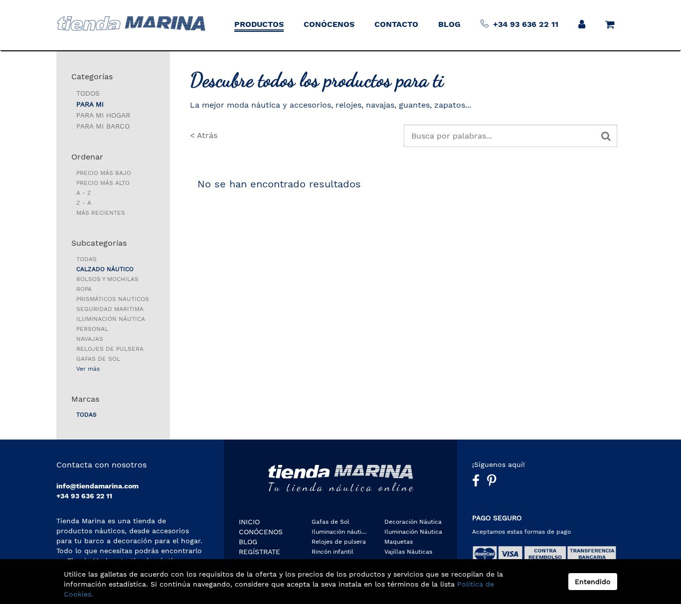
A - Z (83, 192)
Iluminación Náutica (413, 531)
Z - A (83, 202)
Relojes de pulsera (110, 348)
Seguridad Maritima (110, 308)
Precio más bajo (103, 172)
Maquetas (398, 541)
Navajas (89, 338)
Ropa (84, 289)
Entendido (593, 582)
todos (88, 93)
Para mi (90, 104)
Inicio (249, 522)
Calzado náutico (105, 269)
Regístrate (259, 552)
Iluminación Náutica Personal (110, 323)
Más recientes (100, 212)
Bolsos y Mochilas (107, 279)
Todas (86, 259)
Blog (248, 542)
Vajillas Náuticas (408, 551)
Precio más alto (103, 182)
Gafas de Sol (98, 358)
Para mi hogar (103, 115)
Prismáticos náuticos (112, 299)
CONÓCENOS (261, 532)
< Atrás (203, 135)
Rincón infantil (332, 551)
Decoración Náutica (413, 521)
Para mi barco (103, 126)
